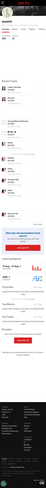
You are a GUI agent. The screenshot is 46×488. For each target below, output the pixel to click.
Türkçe (4, 464)
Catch (10, 169)
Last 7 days (37, 287)
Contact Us (6, 412)
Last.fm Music (7, 475)
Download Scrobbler (9, 426)
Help (25, 417)
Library (23, 29)
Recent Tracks (9, 80)
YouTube (27, 450)
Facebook (27, 439)
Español (19, 459)
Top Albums (8, 304)
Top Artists (7, 286)
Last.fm (23, 3)
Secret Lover (13, 213)
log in (18, 334)
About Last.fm (7, 409)
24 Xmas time (13, 179)
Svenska (35, 461)
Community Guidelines (32, 414)
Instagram (28, 447)
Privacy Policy (7, 473)
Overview (6, 29)
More (43, 88)
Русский (27, 461)
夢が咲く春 (12, 132)
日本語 (4, 461)
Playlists (32, 29)
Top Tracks (7, 316)
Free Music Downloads (10, 431)
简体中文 (11, 464)
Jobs (4, 414)
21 (13, 38)
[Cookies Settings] (3, 484)
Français (27, 459)
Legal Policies (17, 473)
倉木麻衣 (11, 90)
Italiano (35, 459)
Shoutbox (7, 329)
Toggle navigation (3, 3)
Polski (11, 461)
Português (19, 461)
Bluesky (26, 445)
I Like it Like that (14, 87)
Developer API (7, 428)
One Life (11, 98)
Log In (26, 428)
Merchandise (6, 433)
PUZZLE (11, 158)
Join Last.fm (23, 248)
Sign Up (27, 426)
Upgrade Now (30, 154)
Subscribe (27, 431)
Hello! (10, 190)
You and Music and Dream (18, 121)
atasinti (7, 21)
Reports (15, 29)
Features (5, 417)
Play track (39, 88)
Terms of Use (36, 471)
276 (4, 38)
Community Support (31, 412)
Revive (10, 143)
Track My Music (29, 409)
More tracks (37, 224)
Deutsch (12, 459)
